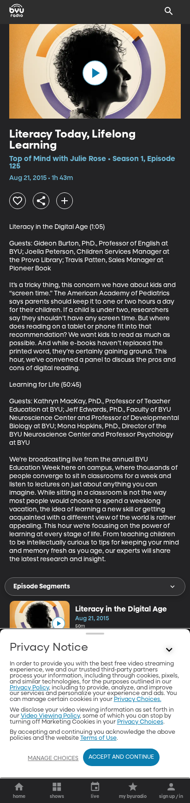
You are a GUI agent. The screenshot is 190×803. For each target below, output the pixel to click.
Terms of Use (98, 738)
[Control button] (168, 649)
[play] (95, 72)
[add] (64, 200)
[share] (41, 200)
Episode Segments (41, 586)
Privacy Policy (29, 688)
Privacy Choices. (137, 699)
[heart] (17, 200)
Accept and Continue (121, 757)
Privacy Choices (140, 722)
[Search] (169, 11)
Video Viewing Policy (50, 716)
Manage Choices (53, 758)
